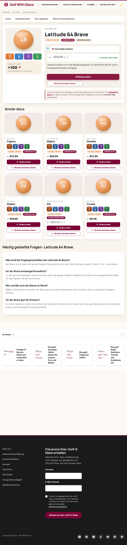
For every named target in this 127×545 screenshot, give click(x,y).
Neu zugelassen (41, 19)
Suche (8, 19)
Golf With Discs (22, 4)
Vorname (49, 469)
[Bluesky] (107, 536)
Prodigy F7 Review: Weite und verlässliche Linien (21, 354)
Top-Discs (7, 469)
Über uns (6, 449)
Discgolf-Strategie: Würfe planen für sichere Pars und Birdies (52, 355)
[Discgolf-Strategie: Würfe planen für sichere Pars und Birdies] (41, 355)
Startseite (6, 12)
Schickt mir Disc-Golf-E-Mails (63, 515)
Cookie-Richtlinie (10, 459)
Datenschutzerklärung (13, 454)
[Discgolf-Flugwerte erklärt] (72, 355)
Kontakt (6, 464)
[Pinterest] (122, 536)
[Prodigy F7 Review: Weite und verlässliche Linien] (9, 355)
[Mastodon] (114, 536)
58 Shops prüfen (83, 77)
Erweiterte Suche (23, 19)
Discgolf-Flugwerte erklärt (84, 355)
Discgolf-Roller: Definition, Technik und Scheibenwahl (116, 355)
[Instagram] (93, 536)
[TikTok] (100, 536)
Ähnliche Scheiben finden (65, 83)
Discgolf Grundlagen (72, 5)
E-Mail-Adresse (52, 482)
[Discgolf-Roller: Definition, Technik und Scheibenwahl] (103, 355)
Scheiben (91, 5)
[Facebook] (86, 536)
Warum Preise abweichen (63, 19)
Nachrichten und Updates (111, 5)
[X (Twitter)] (79, 536)
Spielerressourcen (50, 5)
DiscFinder (7, 474)
